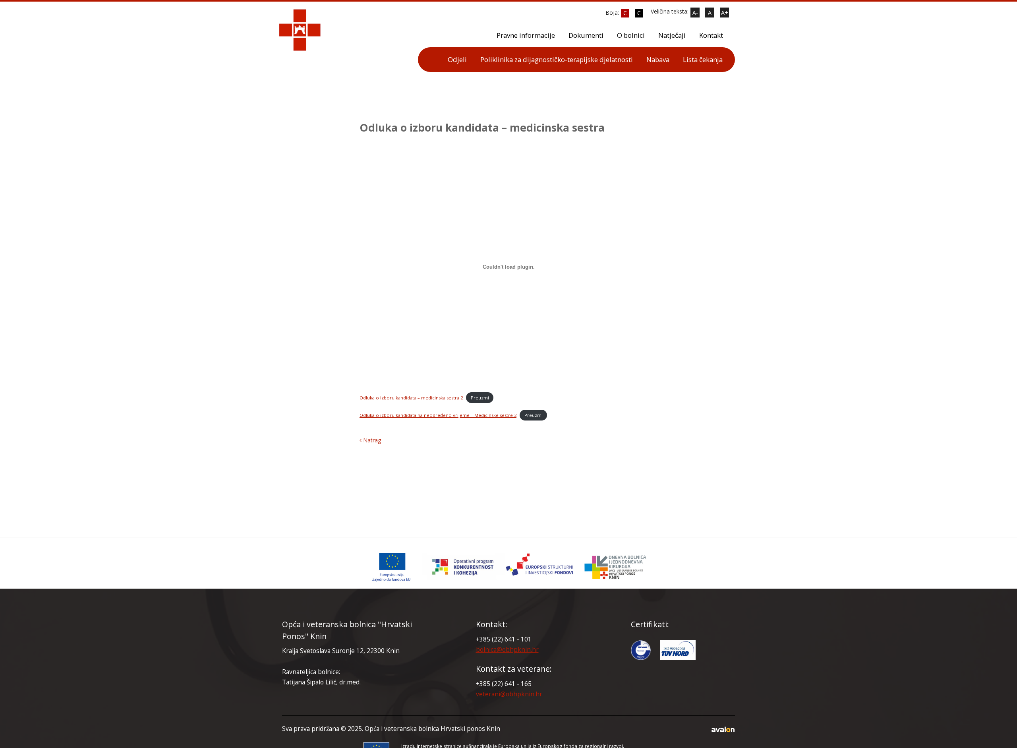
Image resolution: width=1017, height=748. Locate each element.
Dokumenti (585, 35)
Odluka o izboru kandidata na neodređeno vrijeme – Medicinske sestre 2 (438, 415)
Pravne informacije (526, 35)
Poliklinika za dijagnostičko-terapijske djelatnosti (556, 59)
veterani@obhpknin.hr (509, 694)
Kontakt (711, 35)
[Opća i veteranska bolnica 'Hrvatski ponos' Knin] (508, 567)
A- (695, 12)
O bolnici (631, 35)
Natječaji (672, 35)
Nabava (657, 59)
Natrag (371, 440)
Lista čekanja (703, 59)
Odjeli (457, 59)
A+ (724, 12)
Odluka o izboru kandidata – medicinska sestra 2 (411, 398)
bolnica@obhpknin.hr (507, 649)
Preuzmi (480, 398)
